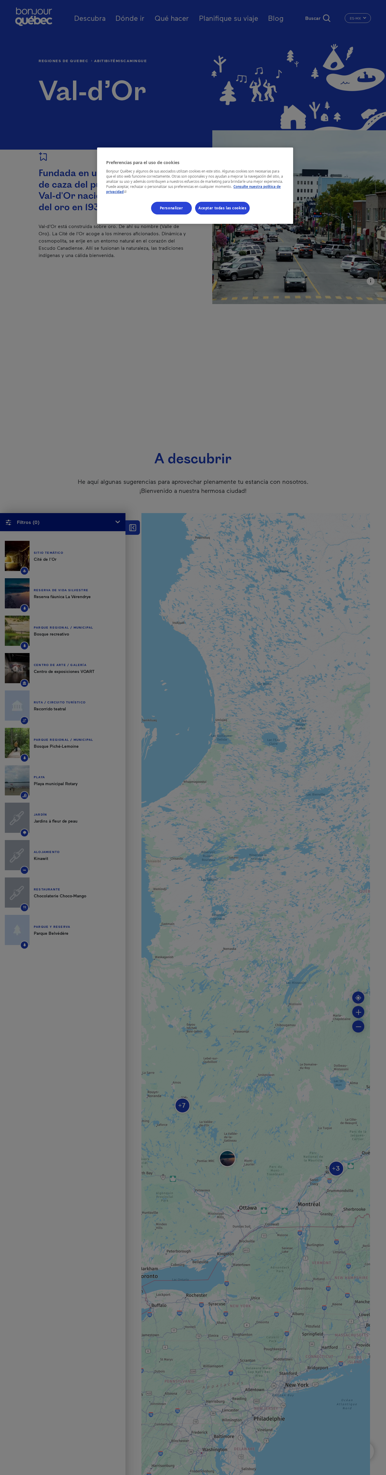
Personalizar (171, 208)
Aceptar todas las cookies (222, 208)
